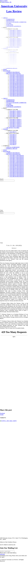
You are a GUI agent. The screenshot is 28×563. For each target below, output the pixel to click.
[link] (5, 69)
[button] (2, 554)
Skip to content (3, 0)
